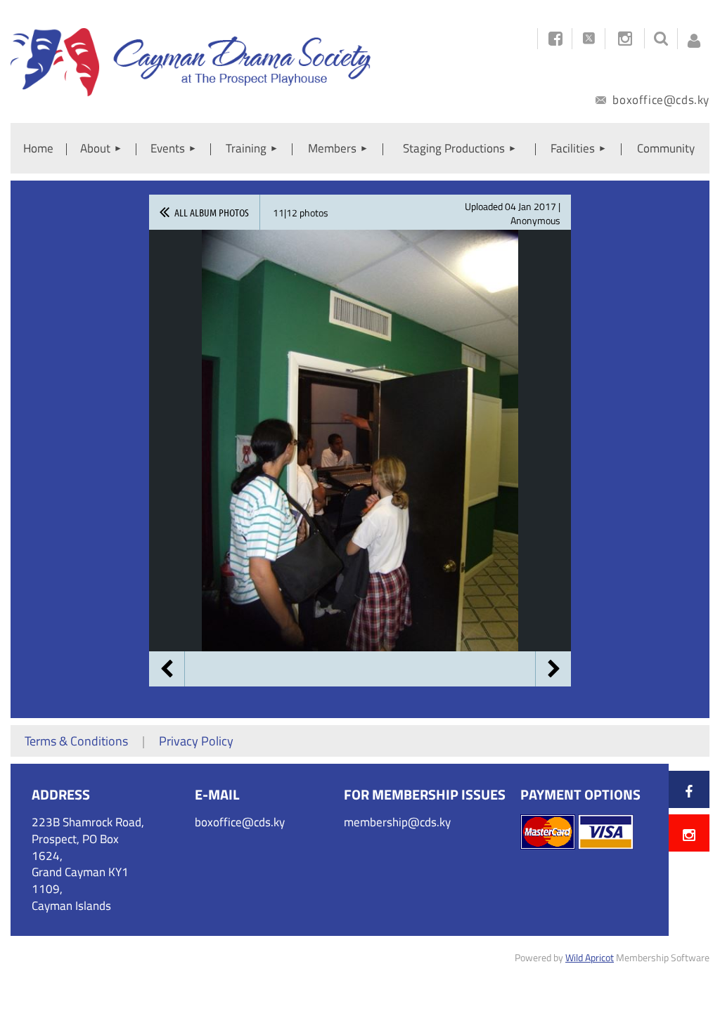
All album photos (211, 212)
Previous (166, 668)
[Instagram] (625, 38)
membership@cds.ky (397, 822)
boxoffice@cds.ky (659, 100)
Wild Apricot (589, 957)
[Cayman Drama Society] (191, 91)
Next (553, 668)
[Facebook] (689, 791)
